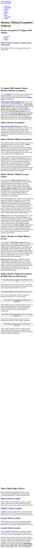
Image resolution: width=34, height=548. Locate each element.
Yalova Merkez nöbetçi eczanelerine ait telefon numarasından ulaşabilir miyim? (17, 315)
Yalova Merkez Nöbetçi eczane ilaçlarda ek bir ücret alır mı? (16, 291)
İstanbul (6, 9)
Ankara (6, 12)
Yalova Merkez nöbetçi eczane (9, 126)
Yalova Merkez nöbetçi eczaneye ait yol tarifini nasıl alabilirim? (17, 324)
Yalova (6, 38)
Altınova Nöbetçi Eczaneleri (10, 498)
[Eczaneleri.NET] (6, 1)
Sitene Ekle (7, 17)
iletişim (19, 48)
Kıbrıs (6, 15)
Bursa (5, 10)
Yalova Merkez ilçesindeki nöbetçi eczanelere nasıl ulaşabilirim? (17, 300)
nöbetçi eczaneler (12, 188)
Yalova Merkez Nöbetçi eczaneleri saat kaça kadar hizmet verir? (17, 280)
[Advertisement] (17, 68)
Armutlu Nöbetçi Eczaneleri (10, 528)
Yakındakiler (7, 7)
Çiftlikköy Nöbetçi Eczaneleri (11, 508)
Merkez (6, 39)
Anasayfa (6, 6)
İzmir (5, 13)
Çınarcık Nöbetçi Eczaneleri (11, 518)
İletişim (6, 18)
